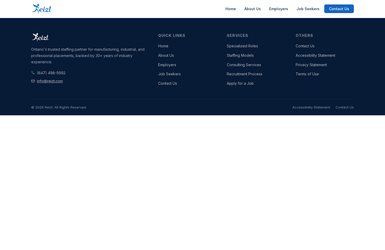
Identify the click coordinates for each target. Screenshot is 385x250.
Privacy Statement (311, 64)
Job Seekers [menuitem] (308, 9)
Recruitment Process (244, 74)
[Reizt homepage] (41, 8)
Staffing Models (240, 55)
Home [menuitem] (231, 9)
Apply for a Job (240, 83)
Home (163, 46)
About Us (166, 55)
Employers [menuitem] (278, 9)
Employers (167, 64)
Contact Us (167, 83)
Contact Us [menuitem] (339, 9)
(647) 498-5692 (51, 73)
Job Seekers (169, 74)
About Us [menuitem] (252, 9)
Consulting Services (244, 64)
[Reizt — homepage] (89, 37)
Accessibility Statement (315, 55)
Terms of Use (307, 74)
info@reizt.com (50, 81)
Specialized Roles (242, 46)
